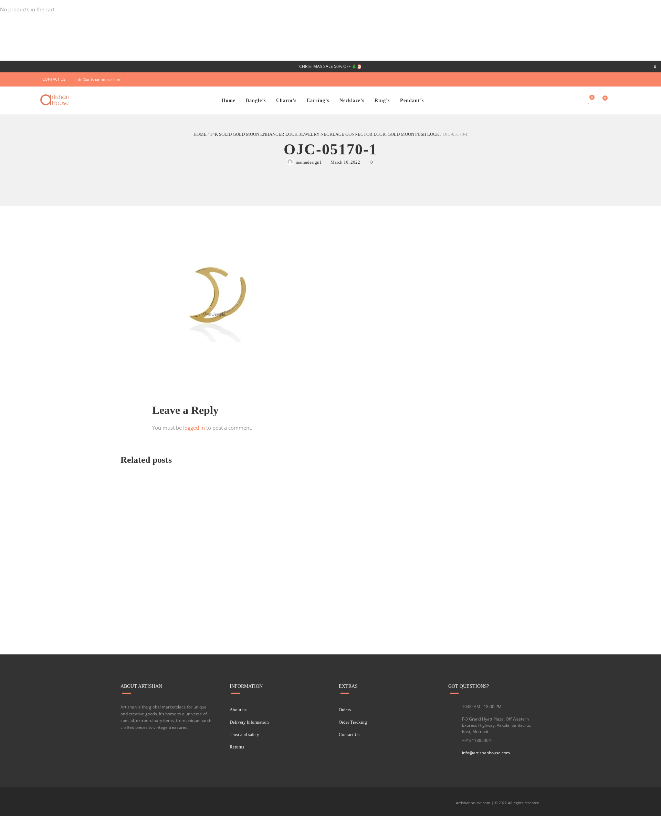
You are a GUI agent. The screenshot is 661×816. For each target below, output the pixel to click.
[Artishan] (55, 100)
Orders (345, 709)
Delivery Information (249, 722)
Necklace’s (351, 100)
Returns (237, 746)
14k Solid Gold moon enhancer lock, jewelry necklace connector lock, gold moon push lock (324, 134)
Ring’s (382, 100)
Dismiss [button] (655, 66)
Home (228, 100)
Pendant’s (412, 100)
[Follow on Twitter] (573, 79)
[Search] (614, 100)
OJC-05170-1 (330, 149)
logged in (194, 427)
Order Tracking (353, 722)
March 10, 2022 (345, 162)
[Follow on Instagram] (601, 79)
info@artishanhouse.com (97, 79)
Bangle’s (256, 100)
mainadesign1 (309, 162)
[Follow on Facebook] (559, 79)
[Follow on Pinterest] (614, 79)
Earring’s (318, 100)
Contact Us (349, 734)
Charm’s (286, 100)
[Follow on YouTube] (587, 79)
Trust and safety (244, 734)
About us (238, 709)
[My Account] (575, 100)
